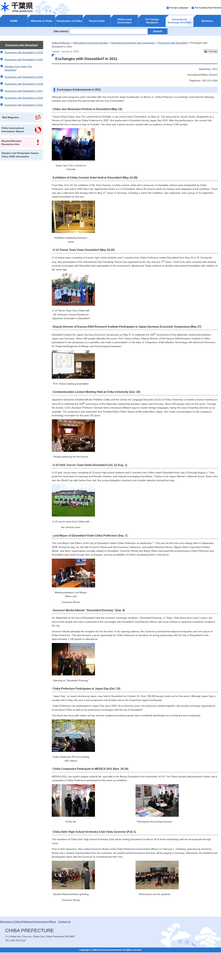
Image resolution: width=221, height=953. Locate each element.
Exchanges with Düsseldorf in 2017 (24, 91)
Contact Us (65, 921)
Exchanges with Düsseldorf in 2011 (24, 105)
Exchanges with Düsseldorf (21, 45)
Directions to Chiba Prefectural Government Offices (28, 921)
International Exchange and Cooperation (133, 42)
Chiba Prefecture (61, 42)
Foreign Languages (179, 8)
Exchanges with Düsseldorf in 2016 (24, 97)
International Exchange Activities (90, 42)
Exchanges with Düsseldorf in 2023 (24, 52)
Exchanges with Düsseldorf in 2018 (24, 83)
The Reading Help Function (208, 8)
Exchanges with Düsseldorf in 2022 (24, 59)
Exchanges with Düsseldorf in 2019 (24, 77)
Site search (61, 31)
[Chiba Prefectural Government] (16, 7)
